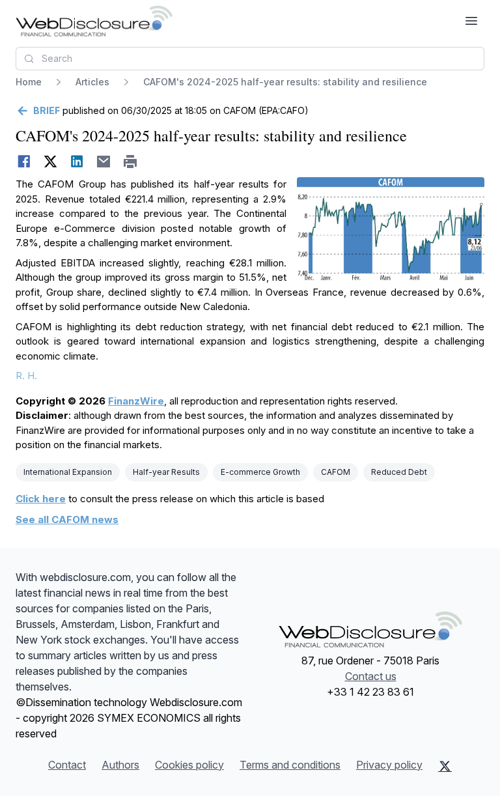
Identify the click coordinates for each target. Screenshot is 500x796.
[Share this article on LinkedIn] (77, 161)
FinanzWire (136, 401)
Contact (67, 764)
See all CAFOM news (67, 519)
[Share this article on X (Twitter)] (50, 161)
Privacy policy (389, 764)
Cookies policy (189, 764)
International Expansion (67, 472)
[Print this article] (130, 161)
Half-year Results (166, 472)
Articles (92, 81)
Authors (120, 764)
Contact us (370, 676)
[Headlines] (94, 20)
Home (29, 81)
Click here (41, 498)
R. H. (26, 375)
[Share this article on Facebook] (24, 161)
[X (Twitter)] (445, 766)
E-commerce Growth (260, 472)
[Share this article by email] (104, 161)
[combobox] (250, 58)
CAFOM (335, 472)
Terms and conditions (290, 764)
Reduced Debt (399, 472)
